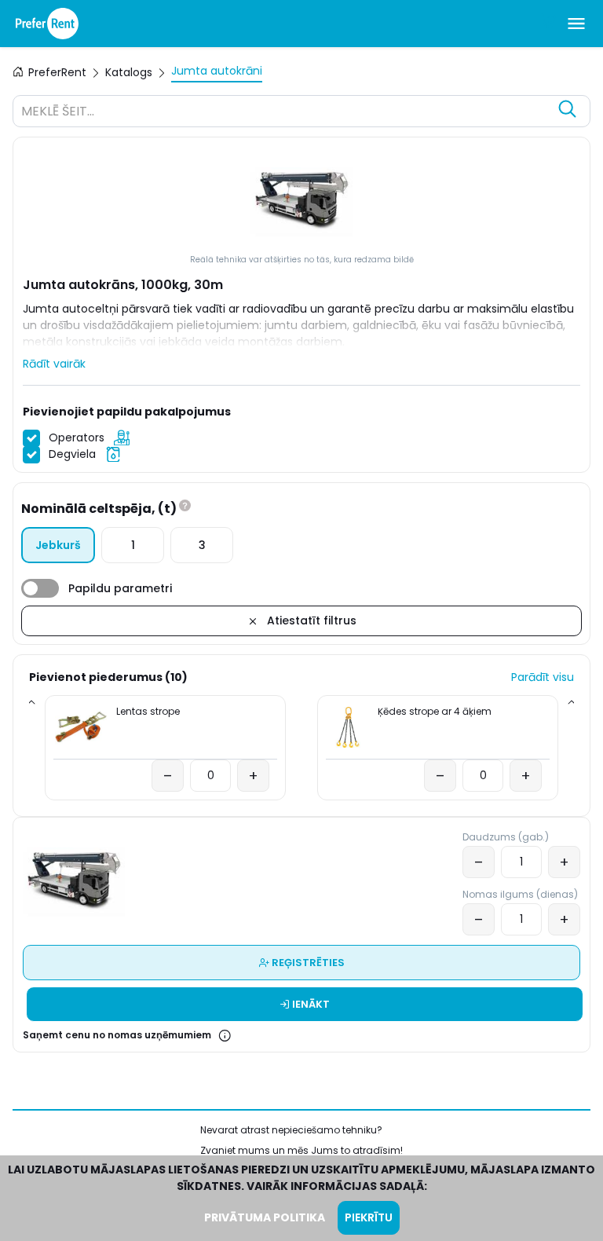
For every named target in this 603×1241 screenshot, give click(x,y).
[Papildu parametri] (40, 588)
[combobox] (285, 113)
